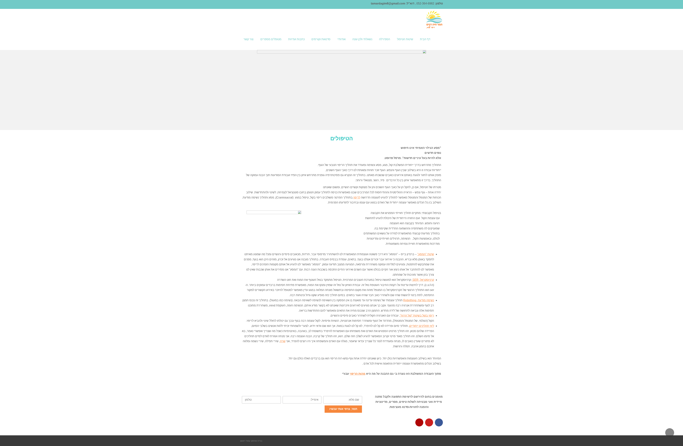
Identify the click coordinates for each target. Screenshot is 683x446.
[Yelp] (419, 422)
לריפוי (356, 197)
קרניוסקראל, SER (423, 279)
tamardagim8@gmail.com (388, 3)
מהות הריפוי (357, 373)
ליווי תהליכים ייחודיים (421, 325)
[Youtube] (429, 422)
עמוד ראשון (245, 440)
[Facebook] (439, 422)
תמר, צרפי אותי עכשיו (343, 408)
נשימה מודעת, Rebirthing (418, 300)
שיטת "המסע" (425, 254)
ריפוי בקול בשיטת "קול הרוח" (417, 315)
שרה (282, 341)
